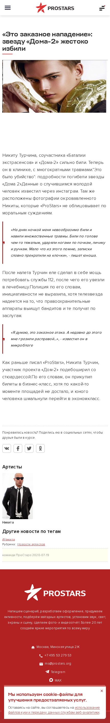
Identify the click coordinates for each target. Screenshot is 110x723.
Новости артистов (31, 544)
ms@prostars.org (58, 664)
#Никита (8, 539)
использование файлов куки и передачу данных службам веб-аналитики (54, 710)
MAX (58, 680)
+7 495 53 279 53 (58, 655)
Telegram (58, 672)
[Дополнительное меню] (102, 7)
